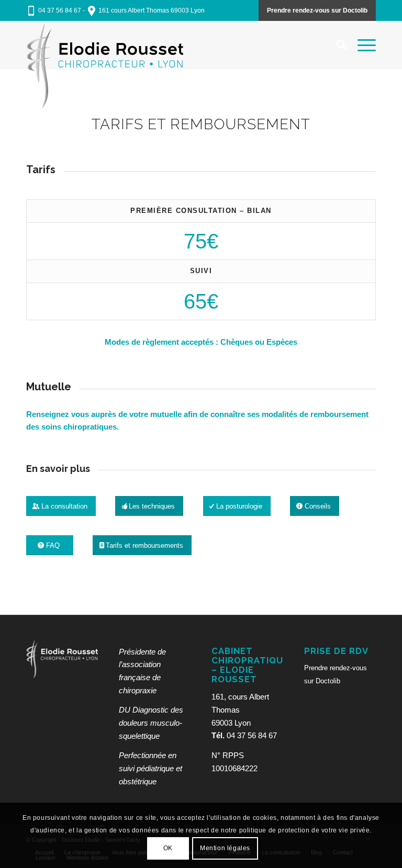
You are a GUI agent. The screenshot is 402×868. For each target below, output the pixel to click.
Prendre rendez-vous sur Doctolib (317, 10)
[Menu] (361, 45)
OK (168, 848)
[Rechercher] (336, 45)
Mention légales (225, 848)
